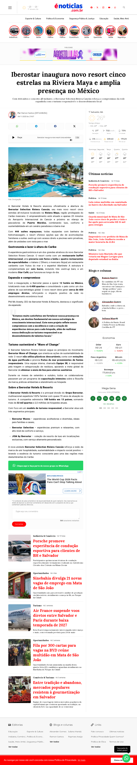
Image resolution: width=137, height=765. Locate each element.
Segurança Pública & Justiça (81, 18)
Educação (104, 18)
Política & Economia (55, 18)
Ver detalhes (108, 404)
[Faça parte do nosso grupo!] (126, 758)
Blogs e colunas (100, 270)
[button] (101, 408)
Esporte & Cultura (33, 18)
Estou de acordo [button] (122, 760)
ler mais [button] (81, 760)
